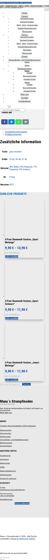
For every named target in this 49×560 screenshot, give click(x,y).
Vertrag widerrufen (22, 503)
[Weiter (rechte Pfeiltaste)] (3, 559)
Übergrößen (27, 50)
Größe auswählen (11, 256)
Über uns (24, 94)
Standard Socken (29, 79)
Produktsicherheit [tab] (13, 134)
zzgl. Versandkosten (12, 253)
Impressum (4, 459)
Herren (24, 35)
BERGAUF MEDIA (27, 539)
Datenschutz (5, 463)
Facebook (4, 121)
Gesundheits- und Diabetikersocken (25, 60)
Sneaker (30, 73)
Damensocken (5, 430)
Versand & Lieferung (8, 479)
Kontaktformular (6, 499)
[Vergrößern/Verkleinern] (1, 557)
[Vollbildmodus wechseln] (3, 557)
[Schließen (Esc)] (8, 557)
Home (24, 13)
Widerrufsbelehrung (8, 471)
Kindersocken (5, 437)
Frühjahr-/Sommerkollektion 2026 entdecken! (16, 3)
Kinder (25, 56)
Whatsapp (18, 121)
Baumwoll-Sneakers (27, 22)
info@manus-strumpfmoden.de (12, 490)
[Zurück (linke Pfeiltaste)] (1, 559)
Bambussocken (25, 69)
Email (25, 121)
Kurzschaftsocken (27, 19)
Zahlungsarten (6, 475)
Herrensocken (11, 6)
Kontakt (24, 98)
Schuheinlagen (6, 446)
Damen (24, 16)
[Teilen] (6, 557)
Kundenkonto (25, 101)
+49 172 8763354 (7, 496)
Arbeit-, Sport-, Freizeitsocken (27, 25)
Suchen (26, 384)
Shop (2, 6)
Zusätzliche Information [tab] (16, 132)
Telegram (11, 121)
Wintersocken (27, 32)
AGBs (2, 467)
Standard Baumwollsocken (27, 28)
